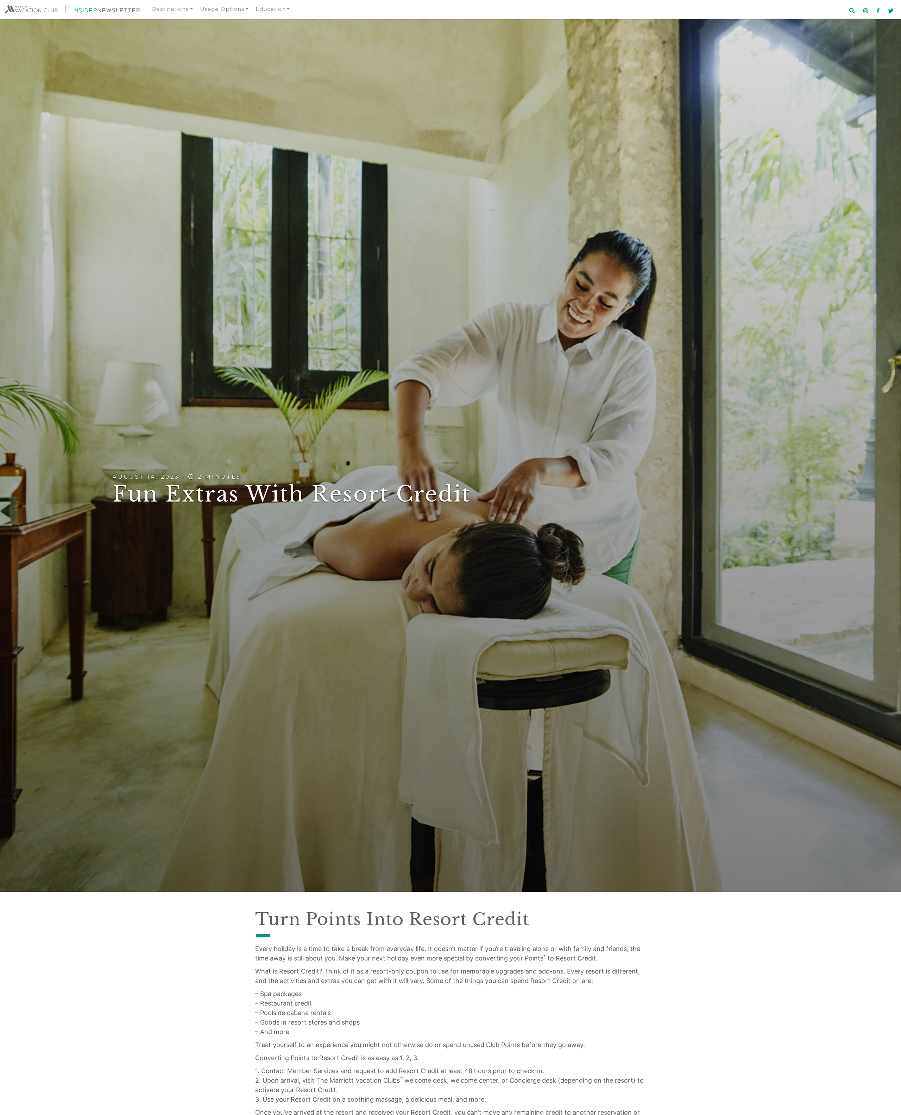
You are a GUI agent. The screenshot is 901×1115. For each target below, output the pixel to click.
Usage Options (222, 9)
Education (271, 9)
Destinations (170, 9)
